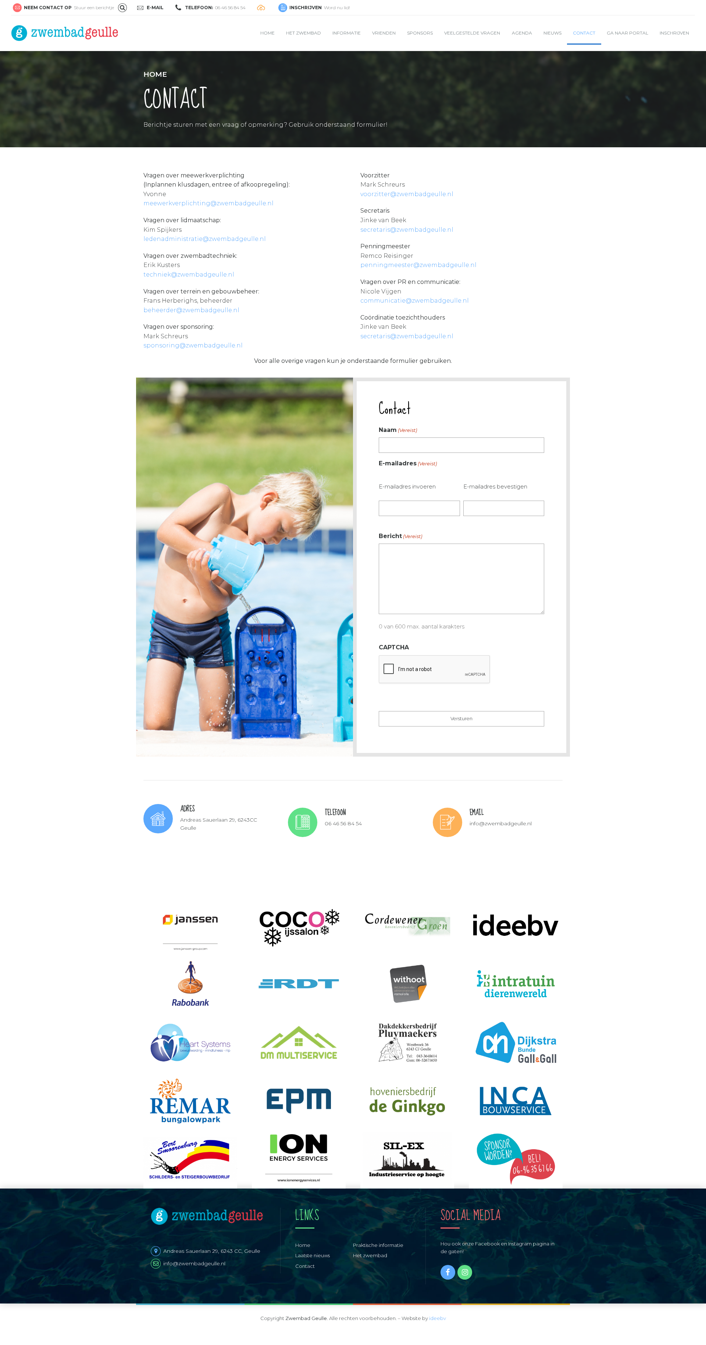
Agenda (522, 33)
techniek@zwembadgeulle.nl (188, 274)
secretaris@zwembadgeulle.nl (406, 229)
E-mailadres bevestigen (495, 486)
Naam (398, 429)
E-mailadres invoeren (407, 486)
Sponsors (420, 33)
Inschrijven (674, 33)
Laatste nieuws (312, 1255)
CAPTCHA (394, 647)
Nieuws (552, 33)
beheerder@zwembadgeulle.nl (191, 310)
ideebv (437, 1318)
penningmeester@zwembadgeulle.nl (418, 265)
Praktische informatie (378, 1245)
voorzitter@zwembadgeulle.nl (406, 194)
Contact (584, 33)
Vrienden (384, 33)
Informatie (346, 33)
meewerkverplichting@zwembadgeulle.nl (208, 203)
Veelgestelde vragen (472, 33)
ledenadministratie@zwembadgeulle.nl (204, 238)
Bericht (400, 536)
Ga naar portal (627, 33)
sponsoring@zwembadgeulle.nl (193, 345)
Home (267, 33)
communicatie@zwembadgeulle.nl (414, 300)
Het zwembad (303, 33)
